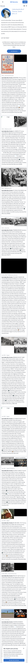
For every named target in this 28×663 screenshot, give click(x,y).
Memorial (2, 5)
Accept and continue (14, 660)
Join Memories (14, 51)
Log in (25, 2)
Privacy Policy (7, 657)
